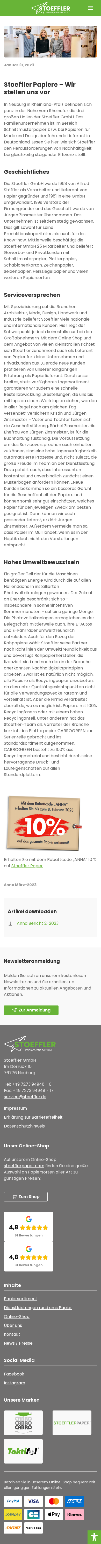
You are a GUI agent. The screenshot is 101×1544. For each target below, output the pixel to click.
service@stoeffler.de (25, 1097)
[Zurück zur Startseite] (50, 8)
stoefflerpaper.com (24, 1166)
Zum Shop (29, 1197)
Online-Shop (60, 1482)
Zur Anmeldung (34, 1010)
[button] (90, 8)
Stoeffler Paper (27, 866)
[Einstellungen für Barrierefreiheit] (94, 1537)
